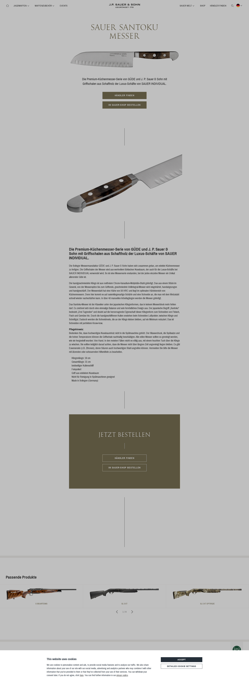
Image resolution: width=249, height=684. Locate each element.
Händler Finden (218, 5)
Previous (117, 612)
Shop (202, 5)
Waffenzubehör (43, 5)
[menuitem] (7, 6)
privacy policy (122, 675)
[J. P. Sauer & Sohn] (7, 6)
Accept (182, 659)
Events (63, 5)
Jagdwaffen (20, 5)
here (81, 675)
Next (132, 612)
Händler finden (124, 95)
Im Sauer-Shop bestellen (124, 105)
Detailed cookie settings (181, 666)
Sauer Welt (186, 5)
